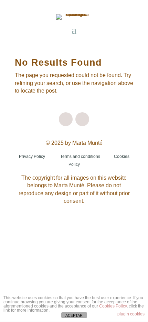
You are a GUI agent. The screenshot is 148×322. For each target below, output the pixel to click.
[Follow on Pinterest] (82, 119)
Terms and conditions (80, 156)
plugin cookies (131, 314)
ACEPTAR (74, 315)
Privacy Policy (32, 156)
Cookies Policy (113, 306)
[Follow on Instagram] (66, 119)
